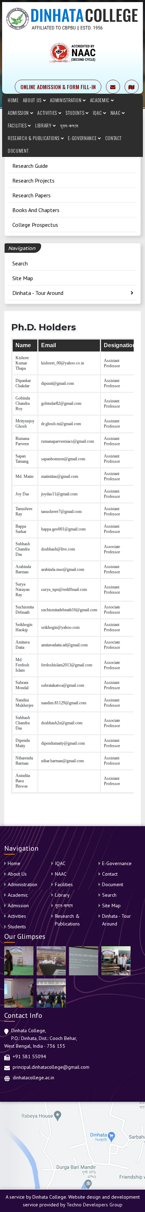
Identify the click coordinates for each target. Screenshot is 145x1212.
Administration (66, 100)
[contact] (132, 87)
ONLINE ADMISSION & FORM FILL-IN (58, 87)
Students (75, 112)
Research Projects (33, 180)
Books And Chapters (35, 209)
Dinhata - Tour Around (37, 292)
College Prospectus (35, 224)
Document (18, 150)
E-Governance (82, 137)
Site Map (22, 278)
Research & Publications (34, 137)
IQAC (98, 112)
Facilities (18, 125)
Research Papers (31, 195)
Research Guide (30, 165)
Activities (47, 112)
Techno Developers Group (94, 1204)
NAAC (116, 112)
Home (13, 100)
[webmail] (113, 87)
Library (44, 125)
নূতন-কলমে (69, 125)
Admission (19, 112)
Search (20, 263)
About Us (33, 100)
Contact (113, 137)
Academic (100, 100)
